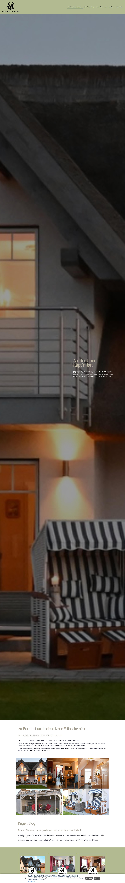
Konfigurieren (31, 881)
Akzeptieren (89, 878)
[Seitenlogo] (11, 7)
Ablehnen (96, 878)
